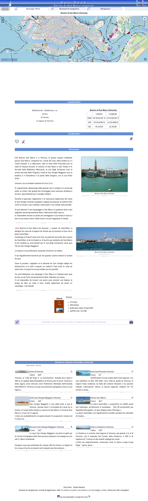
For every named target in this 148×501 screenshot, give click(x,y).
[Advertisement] (74, 81)
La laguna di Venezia (44, 121)
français (144, 2)
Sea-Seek (74, 2)
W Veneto (45, 117)
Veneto (45, 114)
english (138, 2)
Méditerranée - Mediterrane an (44, 110)
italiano (138, 5)
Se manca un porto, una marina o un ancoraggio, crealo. (84, 490)
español (144, 5)
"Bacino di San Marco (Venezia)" (74, 322)
